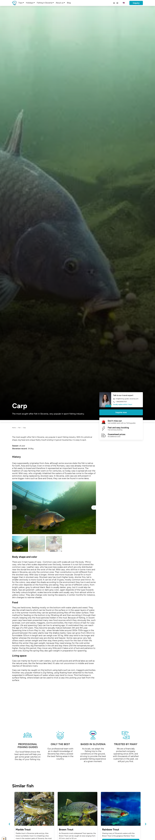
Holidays (29, 3)
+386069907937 (121, 402)
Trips (20, 3)
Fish (19, 427)
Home (14, 427)
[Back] (9, 824)
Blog (69, 3)
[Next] (146, 824)
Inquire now (121, 412)
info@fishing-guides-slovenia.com (127, 399)
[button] (93, 507)
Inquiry (136, 3)
